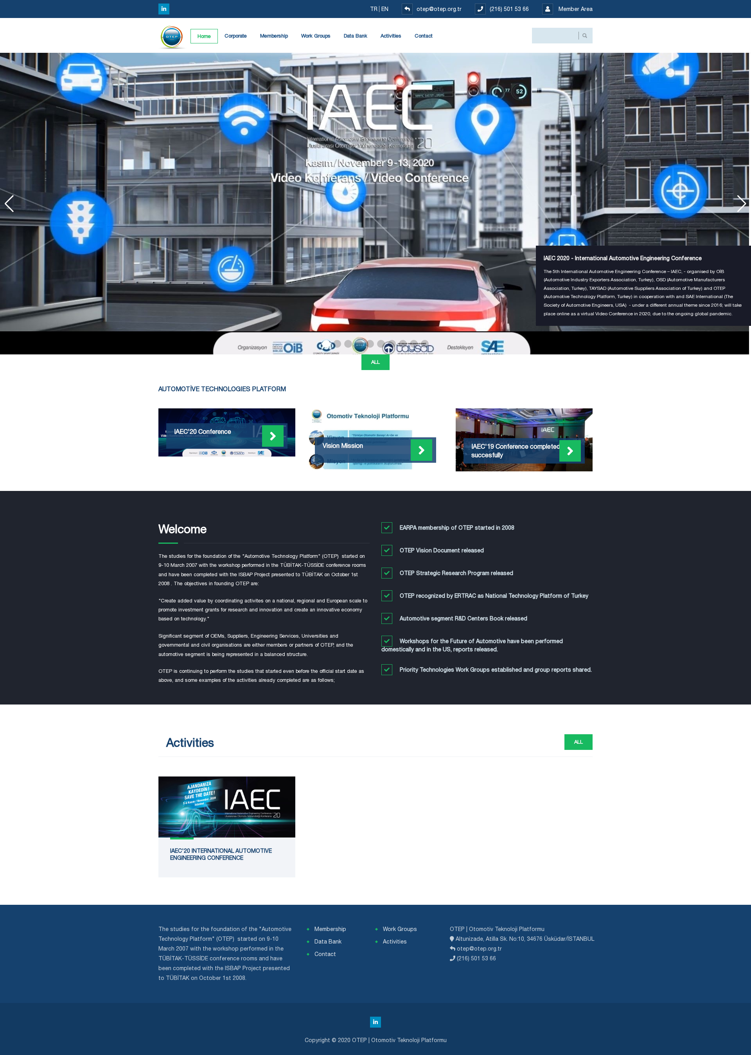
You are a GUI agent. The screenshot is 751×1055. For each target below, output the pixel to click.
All (375, 362)
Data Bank (355, 36)
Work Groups (316, 36)
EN (385, 9)
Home (204, 36)
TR (374, 9)
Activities (391, 36)
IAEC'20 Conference (202, 431)
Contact (424, 36)
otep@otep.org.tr (439, 9)
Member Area (575, 9)
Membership (274, 36)
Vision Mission (343, 445)
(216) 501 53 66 (509, 9)
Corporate (236, 36)
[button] (326, 344)
